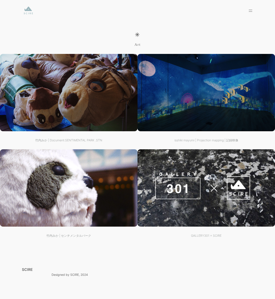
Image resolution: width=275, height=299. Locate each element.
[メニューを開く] (250, 10)
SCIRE (27, 269)
